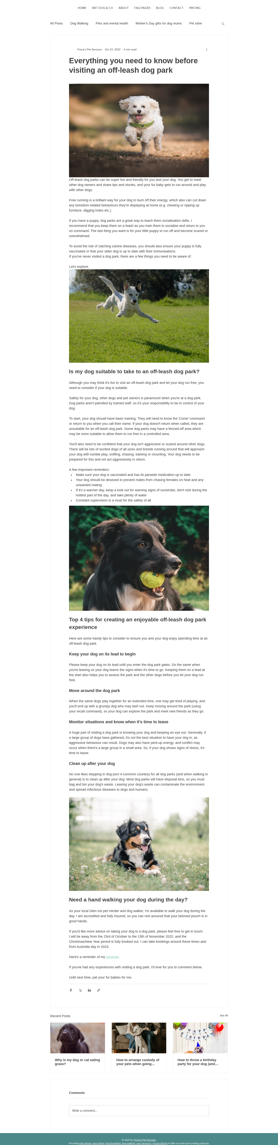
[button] (223, 23)
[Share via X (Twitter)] (80, 990)
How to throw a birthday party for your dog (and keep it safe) (197, 1062)
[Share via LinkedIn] (89, 990)
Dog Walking (79, 23)
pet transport (143, 1143)
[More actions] (206, 49)
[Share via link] (98, 990)
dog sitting (98, 1143)
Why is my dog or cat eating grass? (77, 1062)
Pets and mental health (112, 23)
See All (224, 1015)
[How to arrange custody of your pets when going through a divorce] (139, 1038)
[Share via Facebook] (71, 990)
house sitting (160, 1143)
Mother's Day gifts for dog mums (159, 23)
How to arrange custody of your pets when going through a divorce (137, 1062)
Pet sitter (195, 23)
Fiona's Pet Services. (145, 1140)
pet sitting (85, 1143)
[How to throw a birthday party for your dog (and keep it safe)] (200, 1038)
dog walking (128, 1143)
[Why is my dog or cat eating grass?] (77, 1038)
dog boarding (113, 1143)
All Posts (56, 23)
